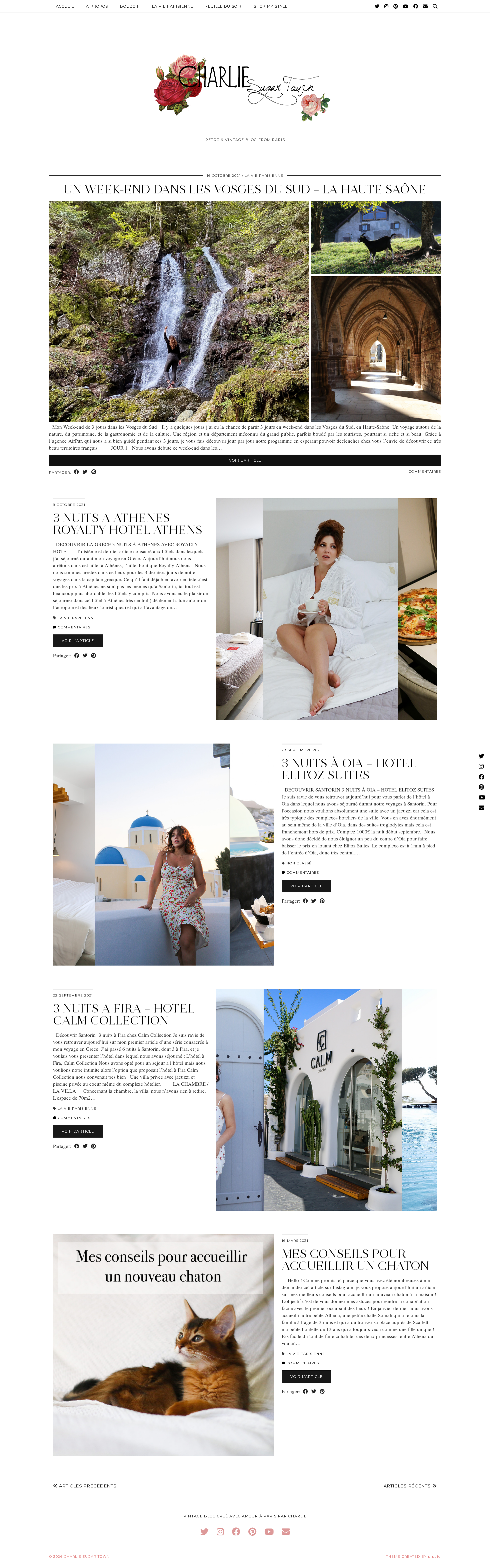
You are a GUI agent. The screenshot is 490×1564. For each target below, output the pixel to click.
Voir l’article (245, 460)
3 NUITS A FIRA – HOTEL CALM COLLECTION (124, 1014)
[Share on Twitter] (85, 472)
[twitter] (204, 1531)
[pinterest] (252, 1531)
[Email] (425, 6)
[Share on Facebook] (76, 472)
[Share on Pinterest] (94, 472)
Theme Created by (413, 1556)
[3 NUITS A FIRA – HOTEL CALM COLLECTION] (326, 1100)
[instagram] (220, 1531)
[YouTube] (406, 6)
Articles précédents (87, 1485)
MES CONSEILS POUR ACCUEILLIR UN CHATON (355, 1259)
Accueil (65, 6)
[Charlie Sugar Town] (245, 84)
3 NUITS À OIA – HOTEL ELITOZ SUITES (349, 769)
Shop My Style (271, 6)
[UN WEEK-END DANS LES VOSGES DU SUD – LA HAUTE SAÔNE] (245, 419)
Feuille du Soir (223, 6)
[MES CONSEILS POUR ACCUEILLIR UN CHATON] (163, 1345)
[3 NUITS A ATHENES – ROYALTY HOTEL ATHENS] (326, 609)
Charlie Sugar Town (87, 1556)
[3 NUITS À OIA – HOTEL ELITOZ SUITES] (163, 855)
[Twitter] (377, 6)
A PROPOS (97, 6)
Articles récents (408, 1485)
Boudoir (130, 6)
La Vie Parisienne (172, 6)
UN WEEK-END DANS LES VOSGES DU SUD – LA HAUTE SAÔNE (245, 189)
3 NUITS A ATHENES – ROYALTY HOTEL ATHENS (127, 524)
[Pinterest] (395, 6)
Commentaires (425, 471)
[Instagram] (386, 6)
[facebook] (236, 1531)
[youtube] (269, 1531)
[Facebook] (415, 6)
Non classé (299, 863)
